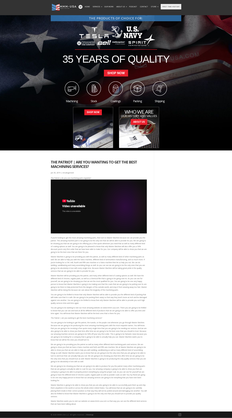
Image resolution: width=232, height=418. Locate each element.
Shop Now (116, 73)
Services (96, 6)
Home (87, 6)
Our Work (108, 6)
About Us (120, 6)
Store (153, 6)
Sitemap (89, 415)
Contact (144, 6)
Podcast (133, 6)
